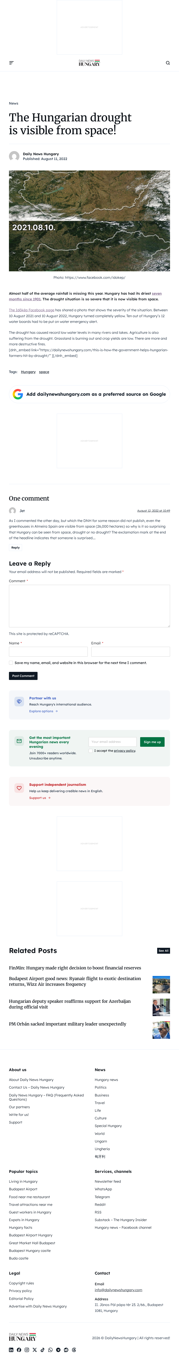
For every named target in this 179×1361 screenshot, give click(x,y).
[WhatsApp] (50, 1350)
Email (97, 643)
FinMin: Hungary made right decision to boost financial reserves (75, 967)
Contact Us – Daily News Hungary (36, 1087)
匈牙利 (100, 1156)
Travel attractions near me (30, 1204)
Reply (15, 547)
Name (15, 643)
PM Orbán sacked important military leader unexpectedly (67, 1024)
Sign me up (152, 742)
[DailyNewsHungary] (89, 63)
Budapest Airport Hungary (30, 1235)
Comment (18, 581)
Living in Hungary (23, 1181)
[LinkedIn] (11, 1350)
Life (98, 1110)
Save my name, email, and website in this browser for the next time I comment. (81, 663)
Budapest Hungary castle (30, 1250)
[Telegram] (58, 1350)
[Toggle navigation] (11, 62)
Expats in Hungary (24, 1220)
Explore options (41, 711)
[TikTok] (42, 1350)
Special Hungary (108, 1126)
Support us (37, 797)
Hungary (28, 372)
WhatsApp (103, 1189)
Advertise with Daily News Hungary (38, 1306)
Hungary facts (20, 1227)
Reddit (100, 1204)
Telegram (102, 1197)
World (100, 1133)
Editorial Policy (21, 1298)
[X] (35, 1350)
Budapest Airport (23, 1189)
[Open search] (168, 63)
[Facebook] (19, 1350)
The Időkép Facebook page (31, 310)
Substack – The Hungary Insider (121, 1220)
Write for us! (19, 1114)
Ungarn (101, 1141)
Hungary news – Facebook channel (123, 1227)
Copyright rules (21, 1283)
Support (15, 1122)
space (44, 372)
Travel (100, 1103)
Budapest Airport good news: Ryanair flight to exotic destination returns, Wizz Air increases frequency (75, 981)
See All (164, 950)
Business (102, 1095)
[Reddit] (66, 1350)
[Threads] (74, 1350)
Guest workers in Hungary (30, 1212)
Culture (101, 1118)
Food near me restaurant (29, 1197)
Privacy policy (20, 1291)
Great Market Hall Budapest (32, 1243)
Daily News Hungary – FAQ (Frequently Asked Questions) (46, 1097)
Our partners (19, 1107)
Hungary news (106, 1079)
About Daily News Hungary (31, 1079)
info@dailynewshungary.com (118, 1290)
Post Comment (23, 676)
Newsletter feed (108, 1181)
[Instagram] (27, 1350)
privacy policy (124, 751)
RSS (98, 1212)
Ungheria (102, 1149)
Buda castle (18, 1258)
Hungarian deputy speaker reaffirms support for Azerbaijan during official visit (70, 1004)
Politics (101, 1087)
